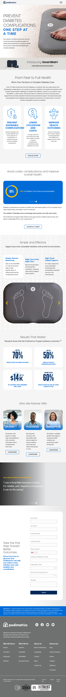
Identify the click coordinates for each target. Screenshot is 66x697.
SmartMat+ (22, 656)
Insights (52, 661)
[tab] (29, 201)
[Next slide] (59, 303)
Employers (6, 656)
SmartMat (22, 652)
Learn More (12, 452)
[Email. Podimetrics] (53, 624)
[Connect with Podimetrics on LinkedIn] (36, 624)
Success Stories (24, 661)
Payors (5, 647)
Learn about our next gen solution (42, 66)
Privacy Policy (58, 680)
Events (52, 656)
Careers (36, 656)
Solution (21, 647)
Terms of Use (44, 680)
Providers (6, 652)
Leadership (37, 652)
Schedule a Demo (33, 227)
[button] (13, 266)
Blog (51, 647)
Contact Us (37, 665)
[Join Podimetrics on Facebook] (42, 624)
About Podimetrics (40, 647)
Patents (52, 679)
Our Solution (33, 156)
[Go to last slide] (7, 303)
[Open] (61, 2)
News (36, 661)
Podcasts (53, 670)
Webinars (53, 665)
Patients (6, 661)
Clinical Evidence (55, 652)
